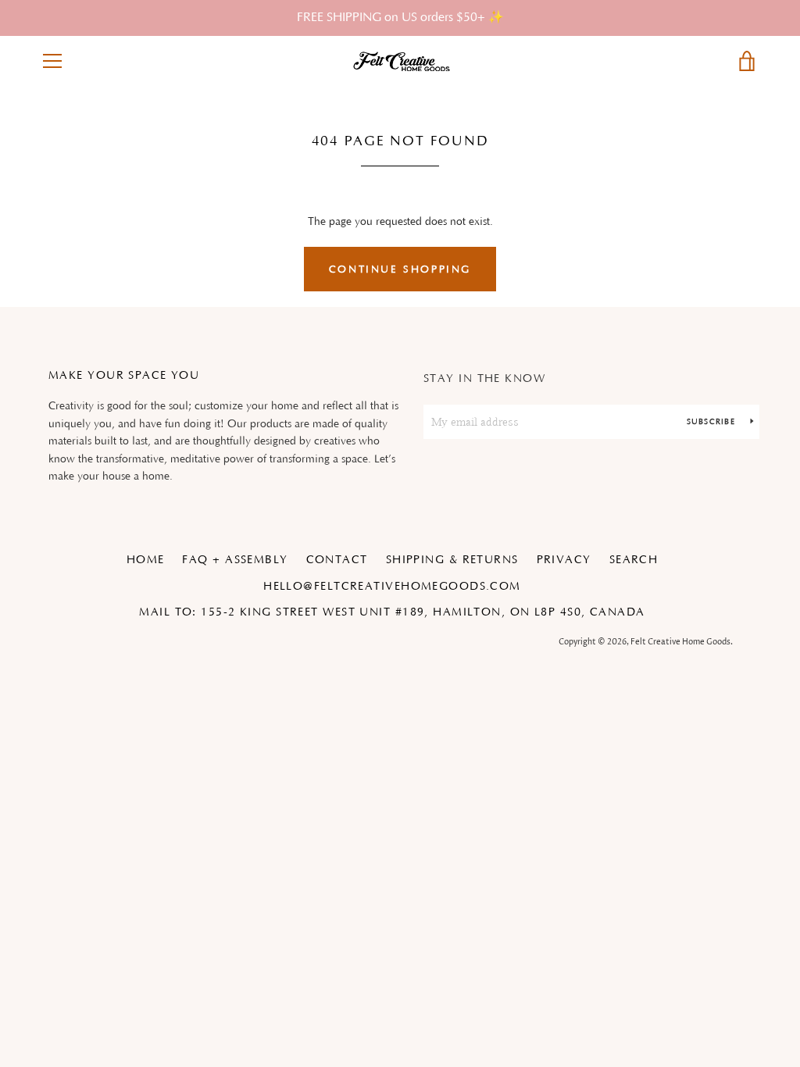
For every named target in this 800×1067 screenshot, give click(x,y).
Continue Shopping (400, 269)
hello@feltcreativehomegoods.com (392, 586)
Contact (337, 560)
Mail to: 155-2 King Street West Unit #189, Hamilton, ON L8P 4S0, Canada (392, 612)
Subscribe (713, 422)
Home (146, 560)
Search (634, 560)
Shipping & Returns (452, 560)
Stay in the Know (484, 379)
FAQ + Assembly (235, 560)
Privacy (564, 560)
